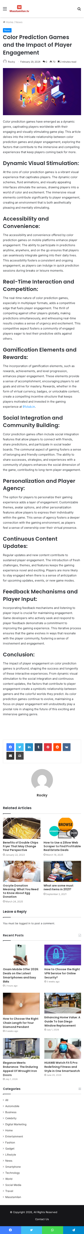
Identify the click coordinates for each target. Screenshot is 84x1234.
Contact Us (42, 1219)
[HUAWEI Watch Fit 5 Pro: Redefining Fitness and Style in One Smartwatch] (62, 1048)
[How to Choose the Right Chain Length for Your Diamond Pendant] (21, 1004)
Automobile (12, 1106)
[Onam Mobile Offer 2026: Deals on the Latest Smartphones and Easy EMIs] (21, 955)
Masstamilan (13, 1197)
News (18, 22)
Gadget (9, 1148)
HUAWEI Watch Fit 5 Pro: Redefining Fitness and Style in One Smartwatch (62, 1067)
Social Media (13, 1184)
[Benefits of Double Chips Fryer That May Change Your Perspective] (21, 828)
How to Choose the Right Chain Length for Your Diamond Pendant (20, 1023)
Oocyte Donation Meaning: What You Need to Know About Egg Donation (20, 891)
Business (10, 1112)
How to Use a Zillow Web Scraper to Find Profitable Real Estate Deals (62, 846)
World (8, 1178)
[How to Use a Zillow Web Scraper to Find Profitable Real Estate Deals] (62, 828)
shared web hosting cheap (70, 1212)
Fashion (10, 1142)
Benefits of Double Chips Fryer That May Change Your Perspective (20, 846)
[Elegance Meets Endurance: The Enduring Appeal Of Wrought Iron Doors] (21, 1048)
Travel (9, 1191)
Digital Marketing (15, 1124)
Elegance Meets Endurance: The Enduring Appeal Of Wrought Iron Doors (20, 1069)
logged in (24, 923)
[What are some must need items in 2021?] (62, 871)
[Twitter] (20, 747)
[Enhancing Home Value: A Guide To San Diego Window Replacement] (62, 1003)
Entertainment (14, 1136)
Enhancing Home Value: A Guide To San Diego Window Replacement (62, 1021)
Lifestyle (10, 1154)
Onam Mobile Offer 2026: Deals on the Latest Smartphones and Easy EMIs (21, 975)
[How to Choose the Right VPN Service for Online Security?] (62, 955)
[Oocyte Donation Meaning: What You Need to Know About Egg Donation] (21, 871)
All (6, 1100)
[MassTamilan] (19, 8)
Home (9, 22)
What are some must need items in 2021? (58, 887)
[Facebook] (10, 747)
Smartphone (13, 1166)
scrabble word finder (63, 1212)
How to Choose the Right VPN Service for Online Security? (62, 973)
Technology (12, 1172)
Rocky (11, 61)
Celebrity (11, 1118)
